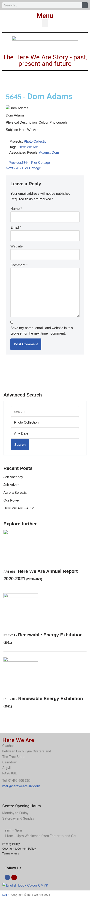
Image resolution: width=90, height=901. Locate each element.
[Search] (85, 5)
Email (15, 227)
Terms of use (10, 853)
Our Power (11, 500)
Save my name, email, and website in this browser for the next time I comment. (41, 330)
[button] (45, 23)
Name (16, 209)
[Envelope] (14, 877)
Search (20, 444)
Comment (19, 265)
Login (5, 894)
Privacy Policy (11, 844)
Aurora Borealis (15, 492)
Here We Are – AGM (18, 508)
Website (16, 246)
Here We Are (28, 147)
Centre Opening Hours (21, 806)
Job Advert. (12, 485)
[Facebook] (7, 877)
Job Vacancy (13, 477)
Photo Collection (36, 141)
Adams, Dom (49, 152)
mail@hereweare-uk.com (21, 786)
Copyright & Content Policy (19, 848)
